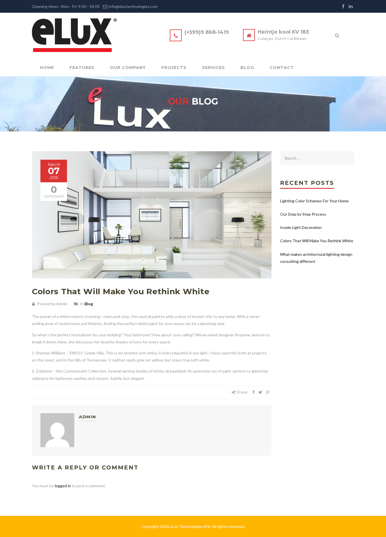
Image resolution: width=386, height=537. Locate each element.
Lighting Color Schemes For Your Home (314, 200)
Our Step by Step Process (303, 214)
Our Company (128, 67)
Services (213, 67)
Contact (282, 67)
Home (47, 67)
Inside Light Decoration (301, 227)
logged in (63, 485)
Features (82, 67)
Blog (247, 67)
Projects (174, 67)
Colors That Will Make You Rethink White (316, 240)
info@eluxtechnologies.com (133, 6)
